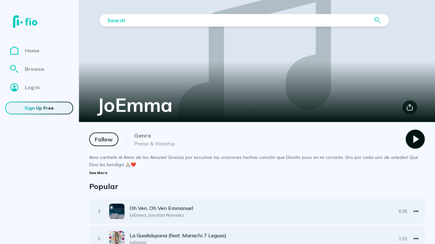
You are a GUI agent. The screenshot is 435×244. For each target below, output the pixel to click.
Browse (34, 69)
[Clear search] (377, 20)
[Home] (25, 21)
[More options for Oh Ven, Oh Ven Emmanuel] (416, 211)
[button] (257, 211)
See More (98, 172)
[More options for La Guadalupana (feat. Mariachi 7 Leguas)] (416, 238)
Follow (104, 139)
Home (32, 50)
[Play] (415, 139)
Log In (32, 87)
